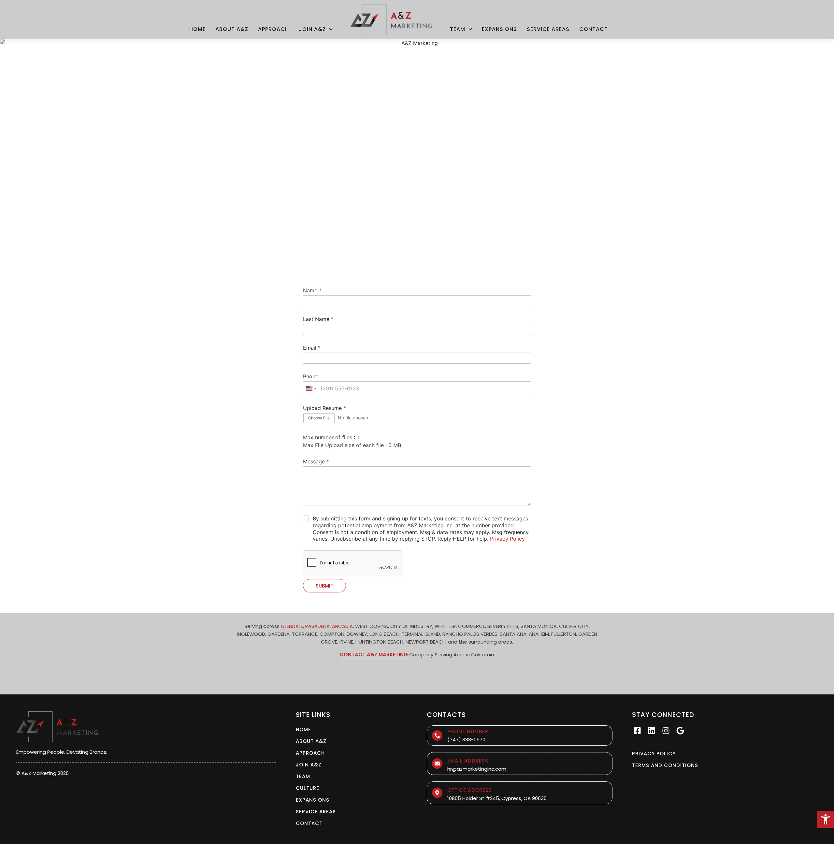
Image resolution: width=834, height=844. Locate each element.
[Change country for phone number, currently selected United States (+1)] (310, 388)
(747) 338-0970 (466, 739)
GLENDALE (292, 626)
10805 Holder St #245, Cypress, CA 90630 (497, 798)
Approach (273, 29)
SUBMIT (324, 585)
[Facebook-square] (637, 730)
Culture (307, 788)
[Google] (680, 730)
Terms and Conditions (665, 765)
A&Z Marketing (39, 773)
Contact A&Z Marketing (374, 654)
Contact (593, 29)
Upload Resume (324, 408)
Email (312, 348)
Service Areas (548, 29)
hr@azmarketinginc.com (476, 768)
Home (197, 29)
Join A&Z (312, 29)
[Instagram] (665, 730)
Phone (310, 376)
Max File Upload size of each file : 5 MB (352, 445)
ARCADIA (342, 626)
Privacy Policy (507, 538)
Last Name (318, 319)
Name (312, 290)
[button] (825, 819)
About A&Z (231, 29)
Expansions (499, 29)
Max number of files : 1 (331, 437)
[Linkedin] (651, 730)
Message (316, 461)
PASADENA (317, 626)
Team (457, 29)
